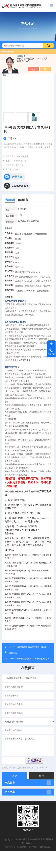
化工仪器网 (21, 847)
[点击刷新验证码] (34, 761)
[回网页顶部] (51, 344)
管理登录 (33, 847)
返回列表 (13, 653)
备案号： (30, 843)
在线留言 (23, 199)
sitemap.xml (45, 847)
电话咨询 (51, 354)
